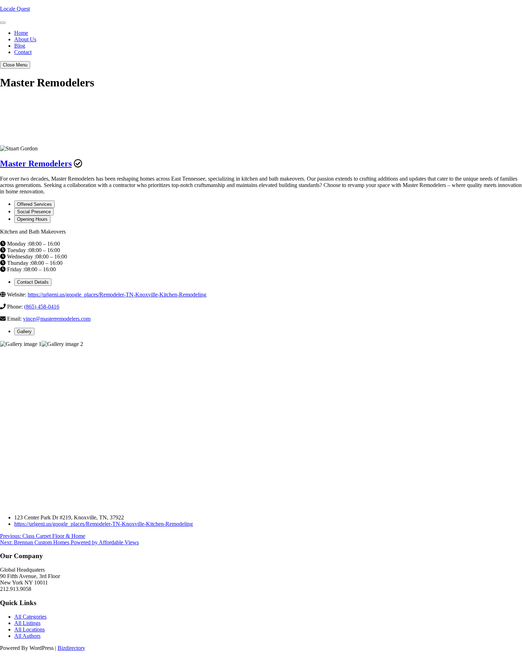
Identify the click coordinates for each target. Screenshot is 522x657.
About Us (25, 39)
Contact (23, 52)
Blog (19, 46)
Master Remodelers (36, 163)
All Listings (27, 623)
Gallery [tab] (24, 331)
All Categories (30, 617)
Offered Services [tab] (34, 204)
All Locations (29, 629)
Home (21, 33)
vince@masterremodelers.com (57, 319)
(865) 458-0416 (41, 307)
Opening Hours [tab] (32, 219)
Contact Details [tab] (33, 282)
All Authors (27, 636)
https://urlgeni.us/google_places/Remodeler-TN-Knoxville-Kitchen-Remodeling (117, 295)
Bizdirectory (71, 648)
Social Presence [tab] (34, 211)
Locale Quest (15, 9)
